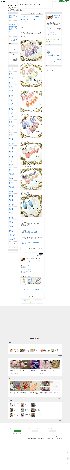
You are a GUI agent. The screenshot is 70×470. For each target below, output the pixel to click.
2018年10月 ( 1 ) (11, 190)
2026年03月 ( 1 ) (11, 74)
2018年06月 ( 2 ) (11, 195)
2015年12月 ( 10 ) (12, 234)
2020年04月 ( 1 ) (11, 166)
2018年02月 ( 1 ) (11, 200)
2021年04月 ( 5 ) (11, 151)
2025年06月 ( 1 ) (11, 86)
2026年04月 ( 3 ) (11, 73)
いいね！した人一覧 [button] (40, 250)
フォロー (28, 261)
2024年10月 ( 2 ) (11, 96)
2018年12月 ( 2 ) (11, 187)
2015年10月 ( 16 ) (12, 236)
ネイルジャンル (48, 29)
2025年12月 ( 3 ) (11, 78)
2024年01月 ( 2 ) (11, 108)
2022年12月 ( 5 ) (11, 125)
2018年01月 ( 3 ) (11, 201)
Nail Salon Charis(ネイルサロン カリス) (56, 16)
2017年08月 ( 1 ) (11, 208)
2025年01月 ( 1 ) (11, 92)
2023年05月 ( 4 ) (11, 118)
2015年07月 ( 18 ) (12, 240)
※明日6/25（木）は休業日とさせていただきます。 (12, 22)
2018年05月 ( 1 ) (11, 196)
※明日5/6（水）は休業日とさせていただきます (13, 27)
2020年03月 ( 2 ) (11, 168)
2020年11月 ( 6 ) (11, 157)
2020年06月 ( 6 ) (11, 164)
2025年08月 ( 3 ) (11, 83)
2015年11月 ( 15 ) (11, 235)
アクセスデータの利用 (45, 438)
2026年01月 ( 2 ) (11, 77)
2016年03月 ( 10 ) (12, 230)
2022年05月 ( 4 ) (11, 134)
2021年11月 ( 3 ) (11, 142)
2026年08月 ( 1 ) (11, 68)
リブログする (40, 248)
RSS (48, 69)
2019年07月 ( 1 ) (11, 178)
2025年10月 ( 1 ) (11, 81)
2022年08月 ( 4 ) (11, 130)
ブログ (24, 22)
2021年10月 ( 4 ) (11, 143)
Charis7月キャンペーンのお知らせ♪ (26, 271)
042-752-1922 (27, 224)
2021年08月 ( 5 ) (11, 146)
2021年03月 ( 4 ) (11, 152)
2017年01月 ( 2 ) (11, 217)
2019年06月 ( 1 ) (11, 179)
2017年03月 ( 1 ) (11, 214)
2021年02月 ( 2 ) (11, 153)
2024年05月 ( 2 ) (11, 103)
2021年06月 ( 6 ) (11, 148)
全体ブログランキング (49, 28)
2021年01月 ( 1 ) (11, 155)
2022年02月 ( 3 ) (11, 138)
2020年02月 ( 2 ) (11, 169)
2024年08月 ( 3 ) (11, 99)
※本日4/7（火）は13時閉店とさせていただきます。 (13, 35)
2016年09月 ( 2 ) (11, 222)
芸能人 (17, 345)
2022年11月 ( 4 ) (11, 126)
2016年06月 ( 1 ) (11, 226)
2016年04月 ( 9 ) (11, 229)
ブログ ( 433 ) (11, 45)
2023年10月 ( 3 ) (11, 112)
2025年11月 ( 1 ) (11, 79)
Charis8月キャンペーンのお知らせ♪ (26, 269)
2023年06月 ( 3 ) (11, 117)
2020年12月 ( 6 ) (11, 156)
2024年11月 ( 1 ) (11, 95)
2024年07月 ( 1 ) (11, 100)
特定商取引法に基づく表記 (54, 438)
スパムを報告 (28, 438)
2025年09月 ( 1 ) (11, 82)
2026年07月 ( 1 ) (11, 69)
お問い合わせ (34, 438)
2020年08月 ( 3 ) (11, 161)
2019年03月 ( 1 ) (11, 183)
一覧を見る (59, 59)
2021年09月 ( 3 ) (11, 144)
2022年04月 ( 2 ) (11, 135)
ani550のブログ (48, 53)
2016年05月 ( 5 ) (11, 227)
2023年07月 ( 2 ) (11, 116)
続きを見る (59, 25)
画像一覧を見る (14, 40)
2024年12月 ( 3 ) (11, 94)
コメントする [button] (32, 248)
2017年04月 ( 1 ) (11, 213)
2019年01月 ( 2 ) (11, 186)
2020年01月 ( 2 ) (11, 170)
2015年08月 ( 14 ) (12, 239)
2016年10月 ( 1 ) (11, 221)
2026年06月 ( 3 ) (11, 70)
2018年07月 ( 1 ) (11, 194)
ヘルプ (61, 438)
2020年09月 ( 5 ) (11, 160)
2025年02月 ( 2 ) (11, 91)
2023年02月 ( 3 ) (11, 122)
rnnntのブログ (48, 51)
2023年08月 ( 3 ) (11, 114)
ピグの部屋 (57, 17)
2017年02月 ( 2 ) (11, 216)
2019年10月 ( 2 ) (11, 174)
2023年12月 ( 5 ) (11, 109)
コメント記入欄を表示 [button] (40, 293)
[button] (68, 463)
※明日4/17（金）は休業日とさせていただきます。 (12, 31)
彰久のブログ (48, 57)
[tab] (12, 345)
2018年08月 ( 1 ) (11, 192)
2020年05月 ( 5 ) (11, 165)
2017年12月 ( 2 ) (11, 203)
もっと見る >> (29, 276)
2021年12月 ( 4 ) (11, 140)
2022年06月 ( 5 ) (11, 133)
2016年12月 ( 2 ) (11, 218)
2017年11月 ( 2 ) (11, 204)
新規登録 (61, 1)
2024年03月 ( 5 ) (11, 105)
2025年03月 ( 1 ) (11, 90)
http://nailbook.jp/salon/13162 (32, 234)
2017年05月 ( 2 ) (11, 212)
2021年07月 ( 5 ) (11, 147)
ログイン (66, 1)
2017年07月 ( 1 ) (11, 209)
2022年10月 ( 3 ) (11, 127)
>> (15, 54)
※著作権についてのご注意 (49, 70)
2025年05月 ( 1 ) (11, 87)
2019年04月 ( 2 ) (11, 182)
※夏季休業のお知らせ (24, 266)
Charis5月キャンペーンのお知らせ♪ (28, 19)
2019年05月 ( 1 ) (11, 181)
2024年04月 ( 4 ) (11, 104)
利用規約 (39, 438)
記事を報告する (40, 255)
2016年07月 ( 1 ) (11, 225)
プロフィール (54, 17)
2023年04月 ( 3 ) (11, 120)
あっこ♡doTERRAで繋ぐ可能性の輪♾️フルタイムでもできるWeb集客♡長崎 (53, 55)
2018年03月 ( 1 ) (11, 199)
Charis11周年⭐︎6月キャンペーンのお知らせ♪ (13, 25)
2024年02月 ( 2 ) (11, 107)
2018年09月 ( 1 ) (11, 191)
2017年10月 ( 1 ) (11, 205)
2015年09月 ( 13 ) (12, 238)
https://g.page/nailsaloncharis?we (31, 232)
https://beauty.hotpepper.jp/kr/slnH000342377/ (29, 231)
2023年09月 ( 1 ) (11, 113)
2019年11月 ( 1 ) (11, 173)
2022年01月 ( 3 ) (11, 139)
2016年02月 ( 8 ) (11, 231)
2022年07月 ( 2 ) (11, 131)
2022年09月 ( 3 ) (11, 129)
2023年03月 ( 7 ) (11, 121)
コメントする (32, 296)
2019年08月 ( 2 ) (11, 177)
